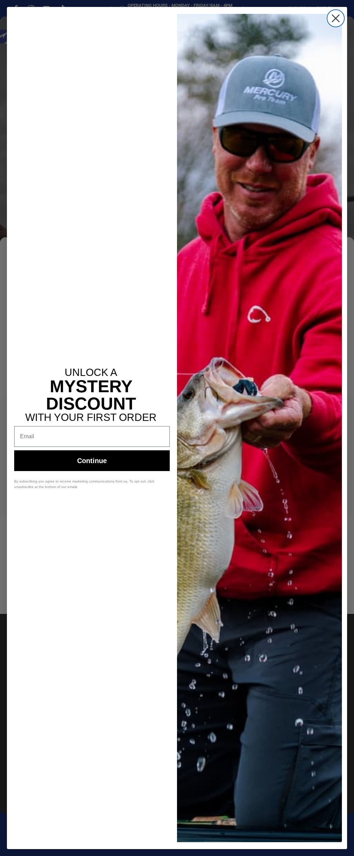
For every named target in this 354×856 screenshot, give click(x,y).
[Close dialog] (335, 18)
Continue (92, 460)
